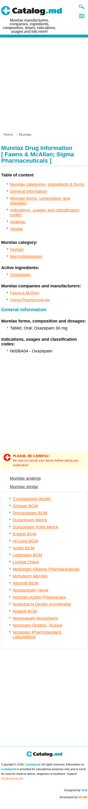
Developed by (74, 797)
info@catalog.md (12, 778)
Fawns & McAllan (24, 293)
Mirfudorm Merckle (30, 576)
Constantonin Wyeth (32, 499)
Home (8, 134)
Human (17, 249)
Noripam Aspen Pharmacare (39, 597)
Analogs (17, 222)
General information (28, 191)
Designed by (76, 790)
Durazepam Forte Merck (35, 527)
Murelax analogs (25, 478)
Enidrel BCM (24, 534)
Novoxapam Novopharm (35, 618)
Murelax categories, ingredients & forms (47, 184)
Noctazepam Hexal (30, 590)
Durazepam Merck (30, 520)
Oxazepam (20, 274)
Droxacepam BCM (30, 513)
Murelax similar (24, 486)
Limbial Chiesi (26, 562)
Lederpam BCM (27, 555)
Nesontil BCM (25, 583)
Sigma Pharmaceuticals (30, 300)
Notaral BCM (25, 611)
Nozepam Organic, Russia (37, 625)
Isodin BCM (23, 548)
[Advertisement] (44, 83)
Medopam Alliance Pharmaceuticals (46, 569)
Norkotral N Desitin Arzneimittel (42, 604)
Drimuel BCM (25, 506)
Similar (16, 229)
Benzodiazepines (26, 256)
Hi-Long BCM (25, 541)
